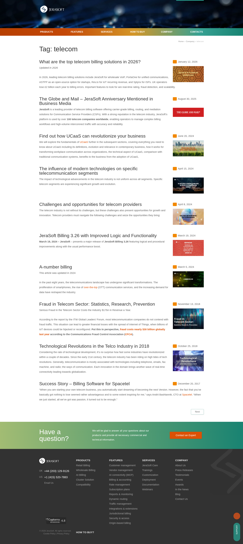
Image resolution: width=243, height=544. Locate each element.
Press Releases (184, 470)
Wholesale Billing (85, 470)
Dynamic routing (118, 499)
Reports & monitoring (121, 494)
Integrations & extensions (123, 508)
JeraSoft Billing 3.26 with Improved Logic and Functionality (98, 235)
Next (197, 412)
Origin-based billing (120, 523)
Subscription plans (119, 489)
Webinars (147, 489)
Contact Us (181, 499)
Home (181, 41)
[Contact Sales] (236, 516)
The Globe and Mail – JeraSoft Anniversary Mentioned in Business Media (96, 101)
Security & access (119, 518)
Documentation (150, 484)
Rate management (119, 484)
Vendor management (121, 470)
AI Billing (81, 475)
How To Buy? (85, 532)
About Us (180, 465)
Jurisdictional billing (120, 513)
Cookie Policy (49, 533)
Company (167, 32)
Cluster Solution (85, 479)
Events (179, 479)
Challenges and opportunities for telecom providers (90, 204)
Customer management (122, 465)
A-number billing (55, 267)
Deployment (149, 479)
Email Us (48, 483)
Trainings (147, 470)
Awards (179, 484)
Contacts (196, 32)
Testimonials (182, 475)
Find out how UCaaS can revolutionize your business (92, 136)
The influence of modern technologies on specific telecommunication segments (88, 170)
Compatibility (83, 484)
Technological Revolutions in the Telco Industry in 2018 (94, 346)
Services (106, 32)
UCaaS (84, 142)
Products (46, 32)
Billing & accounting (120, 479)
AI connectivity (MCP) (121, 475)
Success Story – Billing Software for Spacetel (84, 383)
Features (77, 32)
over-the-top (90, 287)
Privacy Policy (63, 533)
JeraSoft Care (150, 465)
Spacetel (187, 394)
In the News (182, 489)
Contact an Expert (186, 435)
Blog (177, 494)
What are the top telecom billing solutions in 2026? (90, 61)
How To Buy (137, 32)
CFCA (128, 334)
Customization (150, 475)
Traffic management (120, 503)
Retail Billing (83, 465)
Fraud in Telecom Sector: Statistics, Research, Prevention (97, 304)
